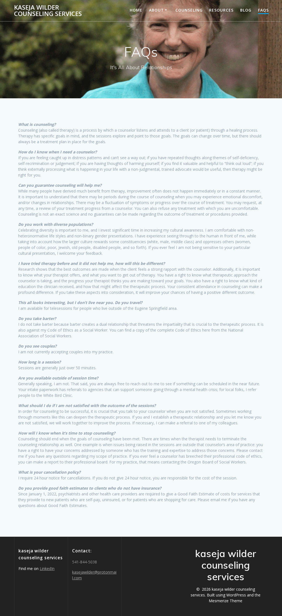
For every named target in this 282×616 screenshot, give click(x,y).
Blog (245, 10)
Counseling (189, 10)
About (156, 10)
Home (136, 10)
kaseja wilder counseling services (48, 10)
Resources (221, 10)
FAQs (263, 10)
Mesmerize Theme (225, 600)
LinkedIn (47, 568)
